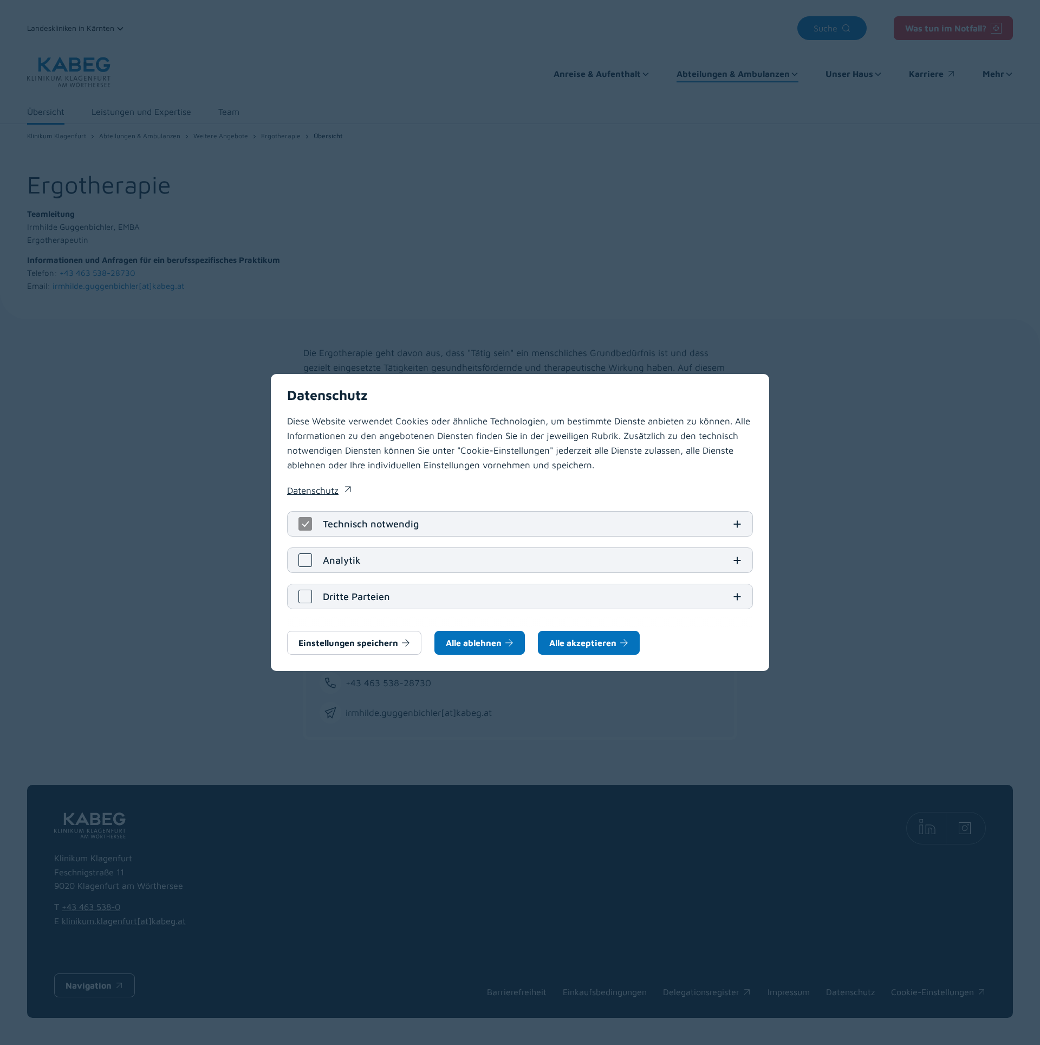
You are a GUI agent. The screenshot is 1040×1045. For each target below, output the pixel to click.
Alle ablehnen (474, 643)
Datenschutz (319, 491)
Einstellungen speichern (348, 643)
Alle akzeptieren (582, 643)
